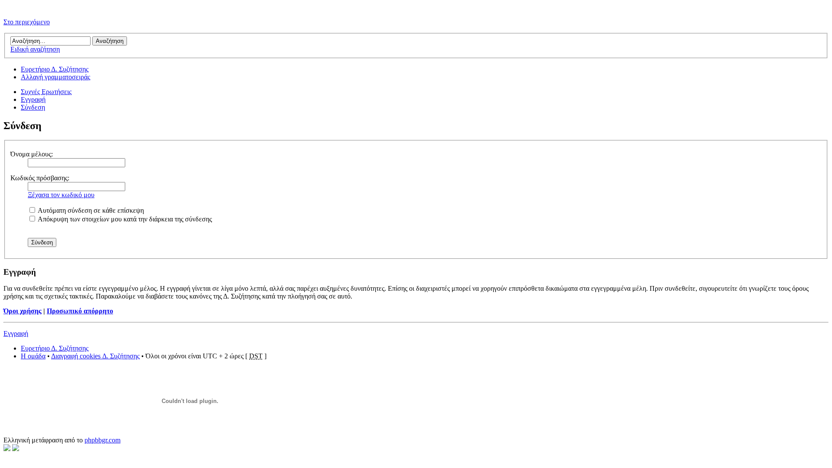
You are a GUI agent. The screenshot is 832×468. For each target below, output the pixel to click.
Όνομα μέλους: (31, 154)
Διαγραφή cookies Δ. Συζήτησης (95, 356)
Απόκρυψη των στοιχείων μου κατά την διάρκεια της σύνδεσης (124, 219)
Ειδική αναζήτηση (35, 49)
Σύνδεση (33, 107)
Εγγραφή (33, 99)
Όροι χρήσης (22, 311)
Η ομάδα (33, 356)
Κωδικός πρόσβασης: (39, 178)
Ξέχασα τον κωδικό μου (61, 194)
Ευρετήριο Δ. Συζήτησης (54, 69)
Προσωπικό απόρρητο (80, 311)
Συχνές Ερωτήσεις (46, 91)
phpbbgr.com (102, 440)
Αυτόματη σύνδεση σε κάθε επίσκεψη (90, 210)
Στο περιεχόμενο (26, 22)
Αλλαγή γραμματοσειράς (55, 77)
